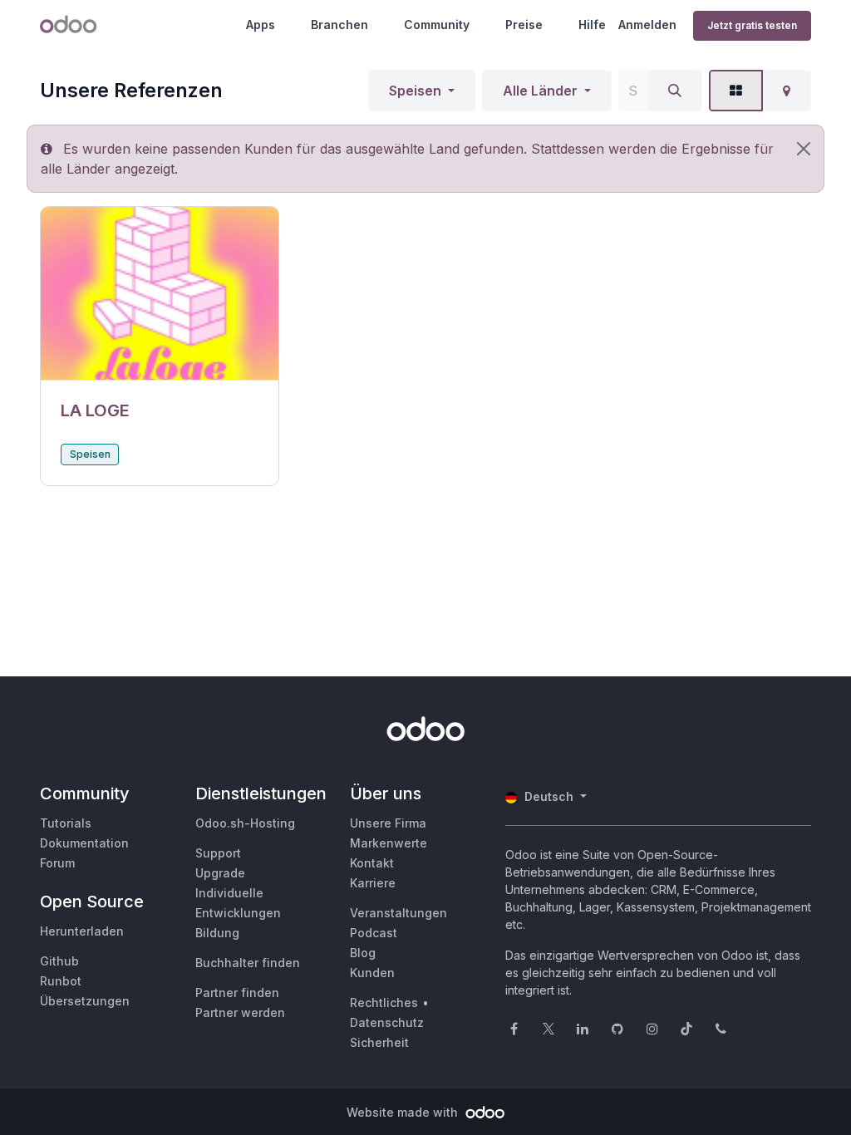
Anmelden (647, 24)
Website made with (404, 1112)
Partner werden (240, 1012)
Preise (524, 24)
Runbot (60, 981)
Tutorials (65, 823)
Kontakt (372, 863)
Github (59, 961)
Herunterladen (82, 931)
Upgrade (220, 873)
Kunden (372, 972)
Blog (363, 953)
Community (437, 24)
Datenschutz (387, 1022)
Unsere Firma (388, 823)
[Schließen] (804, 148)
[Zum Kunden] (159, 294)
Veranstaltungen (398, 913)
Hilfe (592, 24)
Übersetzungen (85, 1001)
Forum (57, 863)
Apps (260, 24)
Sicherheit (379, 1042)
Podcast (373, 933)
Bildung (217, 933)
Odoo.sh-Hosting (245, 823)
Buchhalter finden (247, 963)
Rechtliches (384, 1002)
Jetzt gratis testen (752, 25)
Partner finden (237, 992)
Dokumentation (84, 843)
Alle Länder (540, 90)
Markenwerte (388, 843)
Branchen (339, 24)
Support (218, 853)
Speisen (415, 90)
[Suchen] (674, 90)
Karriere (373, 883)
